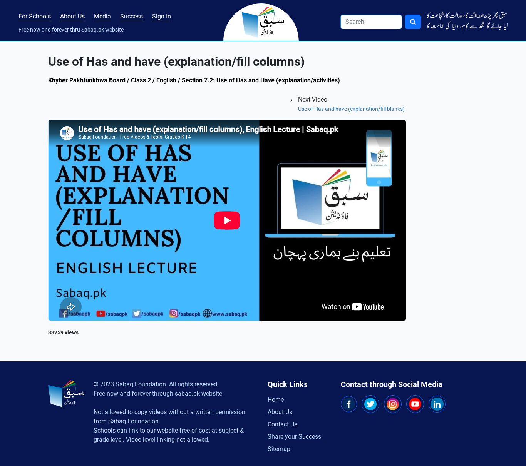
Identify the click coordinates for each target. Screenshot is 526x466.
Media (102, 16)
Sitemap (279, 449)
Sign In (161, 16)
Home (276, 399)
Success (131, 16)
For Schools (34, 16)
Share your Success (294, 436)
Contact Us (282, 424)
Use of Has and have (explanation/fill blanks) (351, 109)
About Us (72, 16)
